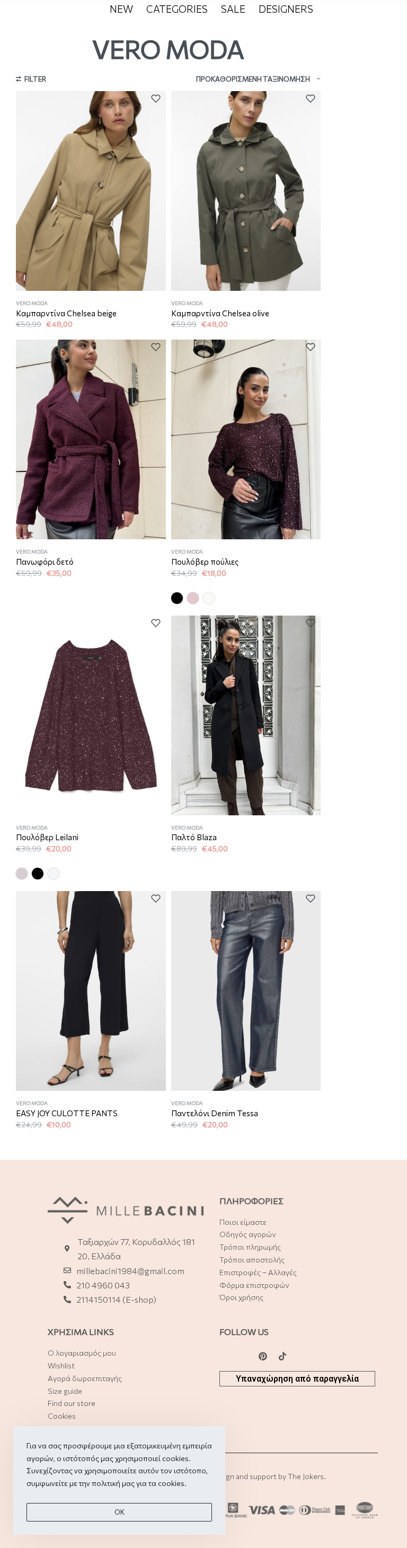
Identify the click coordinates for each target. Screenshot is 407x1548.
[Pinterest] (263, 1356)
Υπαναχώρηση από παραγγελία (297, 1379)
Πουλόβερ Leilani (47, 837)
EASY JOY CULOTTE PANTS (67, 1113)
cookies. (172, 1483)
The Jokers (306, 1476)
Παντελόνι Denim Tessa (214, 1113)
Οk (119, 1512)
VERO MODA (32, 303)
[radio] (177, 598)
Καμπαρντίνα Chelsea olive (220, 313)
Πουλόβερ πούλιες (204, 561)
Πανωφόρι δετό (45, 561)
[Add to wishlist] (158, 98)
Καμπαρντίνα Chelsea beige (66, 313)
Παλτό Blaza (194, 837)
